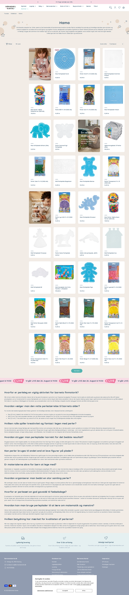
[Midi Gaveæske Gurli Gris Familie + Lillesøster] (64, 272)
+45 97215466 (10, 568)
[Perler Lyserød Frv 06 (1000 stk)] (114, 272)
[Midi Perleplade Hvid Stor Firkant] (114, 59)
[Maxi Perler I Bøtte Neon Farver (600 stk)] (114, 202)
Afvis (83, 590)
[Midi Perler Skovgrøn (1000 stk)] (40, 308)
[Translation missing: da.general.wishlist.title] (119, 7)
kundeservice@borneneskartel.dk (16, 565)
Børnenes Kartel (13, 590)
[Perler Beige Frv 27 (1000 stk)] (89, 344)
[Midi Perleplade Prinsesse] (40, 238)
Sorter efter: (103, 44)
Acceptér (65, 590)
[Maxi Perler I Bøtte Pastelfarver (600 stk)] (40, 95)
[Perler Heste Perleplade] (64, 238)
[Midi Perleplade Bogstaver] (64, 166)
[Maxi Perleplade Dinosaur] (89, 202)
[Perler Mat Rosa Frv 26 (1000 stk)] (64, 344)
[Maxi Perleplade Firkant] (114, 95)
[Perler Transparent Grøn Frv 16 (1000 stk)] (40, 344)
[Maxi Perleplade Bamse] (89, 166)
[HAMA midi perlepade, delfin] (89, 238)
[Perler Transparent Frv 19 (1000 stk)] (114, 166)
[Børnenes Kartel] (41, 381)
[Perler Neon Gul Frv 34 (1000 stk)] (114, 344)
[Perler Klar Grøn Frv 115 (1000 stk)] (89, 308)
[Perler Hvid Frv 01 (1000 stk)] (89, 59)
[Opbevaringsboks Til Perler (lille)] (114, 131)
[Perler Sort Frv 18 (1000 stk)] (89, 95)
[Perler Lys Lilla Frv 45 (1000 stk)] (64, 202)
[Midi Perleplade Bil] (40, 272)
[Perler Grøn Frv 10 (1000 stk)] (40, 166)
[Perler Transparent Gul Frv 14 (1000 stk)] (114, 308)
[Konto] (115, 7)
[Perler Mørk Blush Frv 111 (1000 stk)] (64, 308)
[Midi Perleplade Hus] (114, 238)
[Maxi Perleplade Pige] (89, 272)
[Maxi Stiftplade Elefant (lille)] (40, 131)
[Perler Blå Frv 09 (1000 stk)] (64, 95)
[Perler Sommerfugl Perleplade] (64, 131)
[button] (38, 2)
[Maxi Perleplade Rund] (64, 59)
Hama (56, 71)
